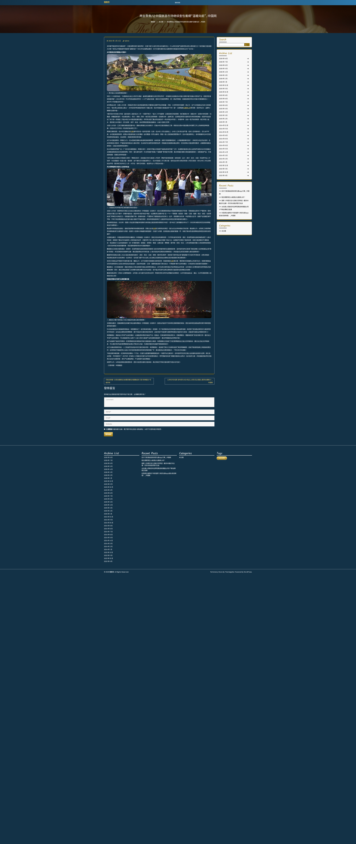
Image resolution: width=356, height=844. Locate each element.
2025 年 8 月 (223, 99)
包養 (132, 131)
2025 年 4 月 (223, 112)
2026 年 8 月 (223, 59)
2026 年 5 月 (223, 69)
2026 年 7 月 (223, 62)
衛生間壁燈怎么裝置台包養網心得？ (233, 197)
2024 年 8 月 (223, 139)
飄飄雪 (107, 2)
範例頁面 (177, 3)
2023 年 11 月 (223, 169)
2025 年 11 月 (223, 89)
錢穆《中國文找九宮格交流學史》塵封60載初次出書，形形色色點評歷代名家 (158, 464)
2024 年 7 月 (223, 142)
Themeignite (229, 572)
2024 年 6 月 (223, 145)
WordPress (248, 572)
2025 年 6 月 (223, 105)
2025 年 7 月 (223, 102)
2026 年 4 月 (223, 72)
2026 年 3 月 (223, 75)
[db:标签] (222, 458)
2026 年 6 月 (223, 65)
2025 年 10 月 (223, 92)
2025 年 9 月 (223, 95)
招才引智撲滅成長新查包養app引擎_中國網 (156, 457)
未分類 (161, 22)
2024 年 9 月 (223, 135)
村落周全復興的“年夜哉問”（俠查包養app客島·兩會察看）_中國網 (159, 474)
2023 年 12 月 (223, 165)
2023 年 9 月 (223, 175)
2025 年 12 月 (223, 85)
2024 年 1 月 (223, 162)
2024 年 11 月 (223, 129)
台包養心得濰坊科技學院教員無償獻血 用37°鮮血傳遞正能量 (158, 469)
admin (127, 41)
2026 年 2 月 (223, 79)
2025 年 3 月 (223, 115)
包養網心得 (187, 108)
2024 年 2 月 (223, 159)
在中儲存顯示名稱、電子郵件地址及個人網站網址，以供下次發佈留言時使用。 (134, 429)
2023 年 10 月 (223, 172)
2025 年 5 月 (223, 109)
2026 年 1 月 (223, 82)
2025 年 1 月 (223, 122)
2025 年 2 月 (223, 119)
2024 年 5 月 (223, 149)
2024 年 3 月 (223, 155)
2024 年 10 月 (223, 132)
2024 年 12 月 (223, 125)
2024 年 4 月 (223, 152)
